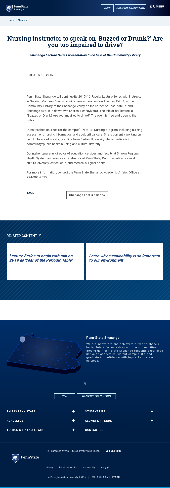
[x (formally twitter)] (85, 383)
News (21, 20)
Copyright (105, 467)
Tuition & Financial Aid (25, 430)
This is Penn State (21, 411)
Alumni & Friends (98, 420)
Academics (15, 420)
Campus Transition (130, 8)
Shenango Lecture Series (87, 195)
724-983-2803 (113, 451)
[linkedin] (93, 383)
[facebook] (68, 383)
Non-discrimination (68, 467)
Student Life (95, 411)
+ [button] (73, 411)
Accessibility (89, 467)
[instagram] (77, 383)
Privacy (49, 467)
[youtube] (101, 383)
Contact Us (94, 430)
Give (107, 8)
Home (10, 20)
